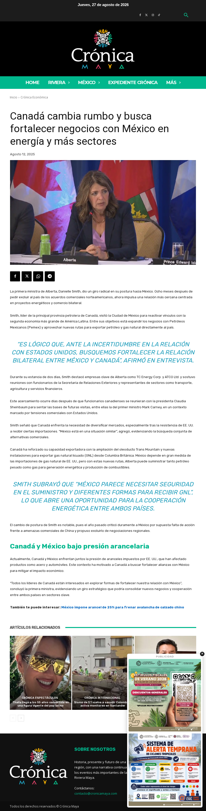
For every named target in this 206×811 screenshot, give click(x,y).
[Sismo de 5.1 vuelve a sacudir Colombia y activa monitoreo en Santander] (103, 673)
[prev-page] (13, 718)
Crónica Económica (34, 97)
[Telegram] (50, 276)
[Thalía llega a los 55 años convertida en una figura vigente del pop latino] (40, 673)
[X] (27, 276)
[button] (186, 15)
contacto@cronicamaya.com (95, 793)
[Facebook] (15, 276)
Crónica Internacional (102, 697)
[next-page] (21, 718)
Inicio (13, 97)
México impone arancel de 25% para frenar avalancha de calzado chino (122, 607)
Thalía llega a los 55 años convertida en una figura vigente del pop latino (41, 704)
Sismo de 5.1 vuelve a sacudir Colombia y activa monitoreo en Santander (103, 704)
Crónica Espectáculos (40, 697)
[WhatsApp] (38, 276)
